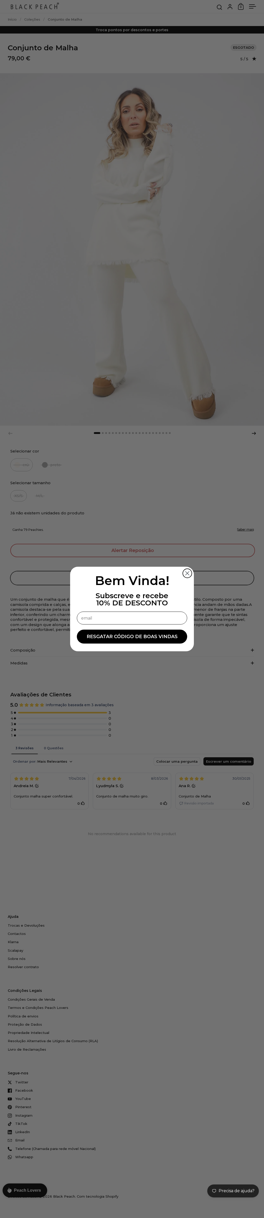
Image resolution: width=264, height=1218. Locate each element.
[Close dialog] (187, 573)
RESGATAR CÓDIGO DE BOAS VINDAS (132, 636)
